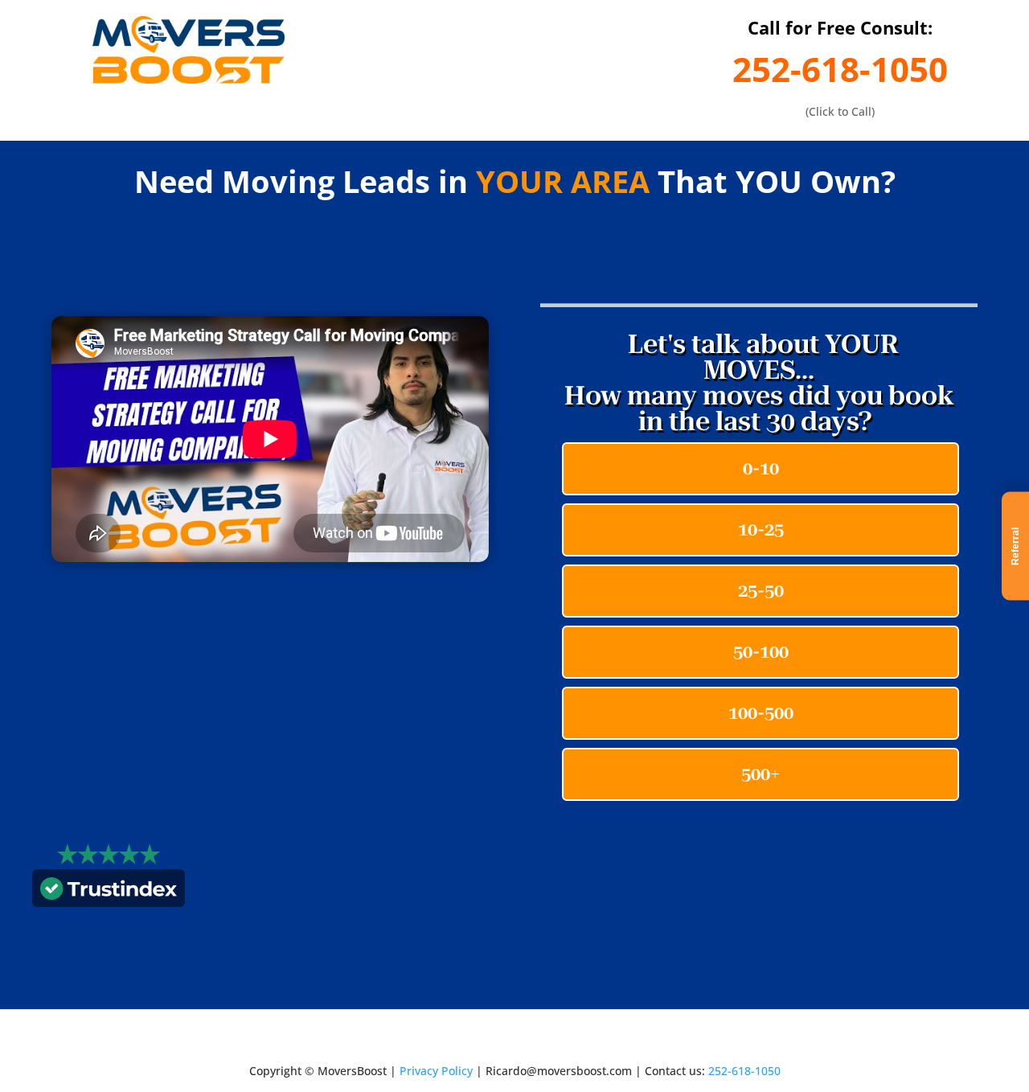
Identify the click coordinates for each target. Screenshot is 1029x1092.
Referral (1015, 546)
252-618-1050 (840, 69)
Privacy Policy (436, 1070)
